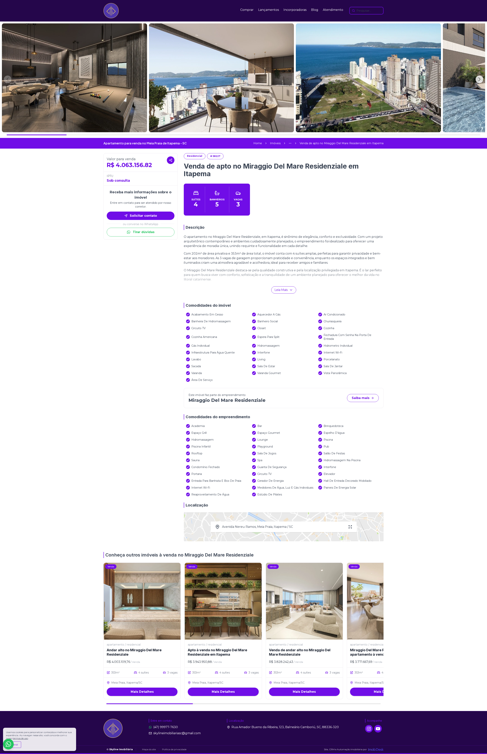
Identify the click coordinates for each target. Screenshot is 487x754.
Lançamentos (268, 10)
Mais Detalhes (142, 691)
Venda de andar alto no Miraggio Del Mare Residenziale (299, 652)
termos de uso (20, 738)
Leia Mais (281, 290)
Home (257, 143)
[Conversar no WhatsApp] (8, 744)
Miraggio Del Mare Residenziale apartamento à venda (377, 652)
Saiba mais (360, 398)
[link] (342, 143)
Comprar (247, 10)
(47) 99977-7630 (165, 727)
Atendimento (333, 10)
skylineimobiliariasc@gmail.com (177, 733)
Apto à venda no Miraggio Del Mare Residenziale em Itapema (217, 652)
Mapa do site (149, 749)
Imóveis (275, 143)
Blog (314, 10)
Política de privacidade (174, 749)
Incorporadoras (294, 10)
